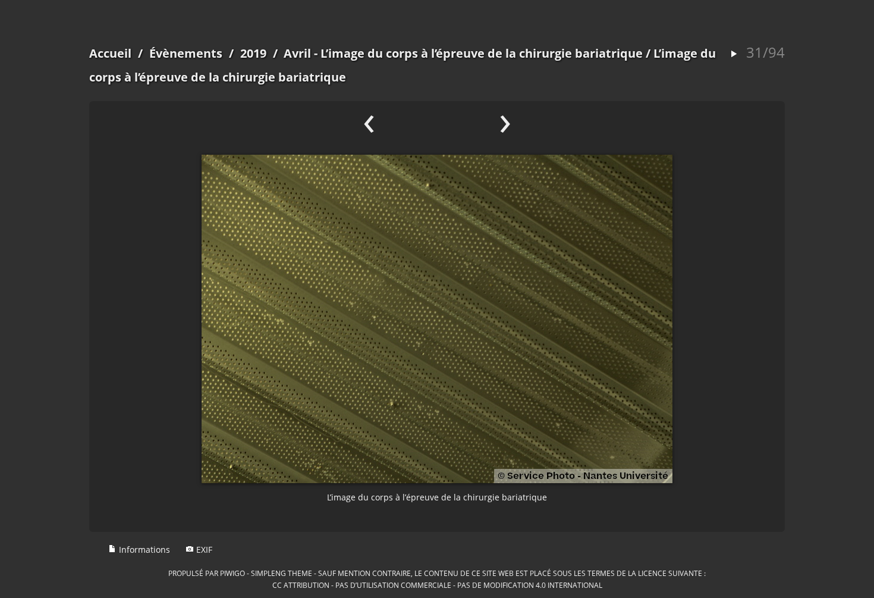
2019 (253, 53)
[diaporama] (734, 54)
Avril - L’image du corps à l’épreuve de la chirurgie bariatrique (463, 53)
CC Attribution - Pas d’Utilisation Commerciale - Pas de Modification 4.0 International (437, 585)
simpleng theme (281, 573)
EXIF (203, 549)
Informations (143, 549)
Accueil (110, 53)
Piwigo (232, 573)
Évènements (185, 53)
